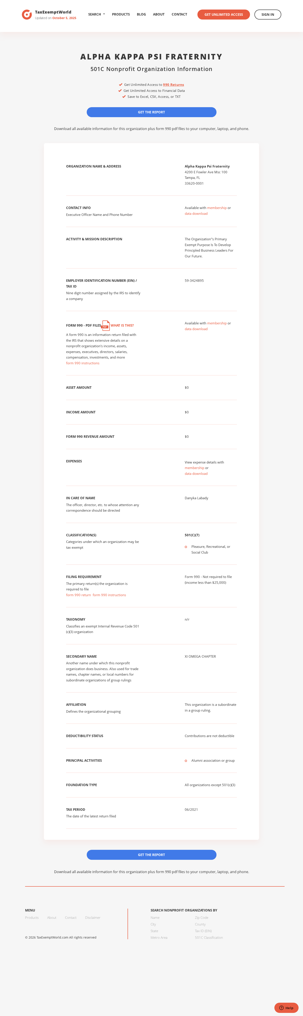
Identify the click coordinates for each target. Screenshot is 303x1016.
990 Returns (173, 84)
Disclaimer (92, 917)
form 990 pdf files (170, 128)
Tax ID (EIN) (203, 931)
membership (217, 207)
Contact (179, 14)
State (154, 931)
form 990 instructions (82, 363)
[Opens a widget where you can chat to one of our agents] (286, 1008)
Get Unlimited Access (224, 14)
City (153, 924)
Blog (141, 14)
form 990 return (78, 595)
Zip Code (201, 917)
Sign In (268, 14)
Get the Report (151, 112)
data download (196, 213)
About (159, 14)
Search (94, 14)
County (200, 924)
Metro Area (159, 937)
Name (155, 917)
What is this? (122, 325)
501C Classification (209, 937)
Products (121, 14)
